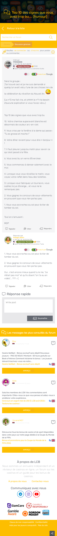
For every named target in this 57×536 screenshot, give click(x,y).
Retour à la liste (16, 28)
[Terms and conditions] (37, 505)
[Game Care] (15, 505)
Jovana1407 (17, 420)
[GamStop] (45, 512)
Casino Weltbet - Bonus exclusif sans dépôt (21, 364)
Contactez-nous (40, 481)
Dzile (14, 381)
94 (53, 421)
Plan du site (43, 525)
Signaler (12, 229)
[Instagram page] (28, 494)
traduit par (42, 74)
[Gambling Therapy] (31, 512)
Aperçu (26, 371)
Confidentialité (41, 522)
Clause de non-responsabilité (22, 522)
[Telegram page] (20, 494)
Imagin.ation (18, 237)
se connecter (20, 50)
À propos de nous (17, 481)
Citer (29, 229)
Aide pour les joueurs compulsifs (23, 525)
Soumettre (42, 318)
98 (53, 382)
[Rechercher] (50, 37)
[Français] (34, 74)
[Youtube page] (36, 494)
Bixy (14, 341)
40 (53, 342)
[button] (52, 364)
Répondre (48, 229)
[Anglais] (27, 74)
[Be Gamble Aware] (13, 512)
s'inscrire (35, 50)
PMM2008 (17, 62)
